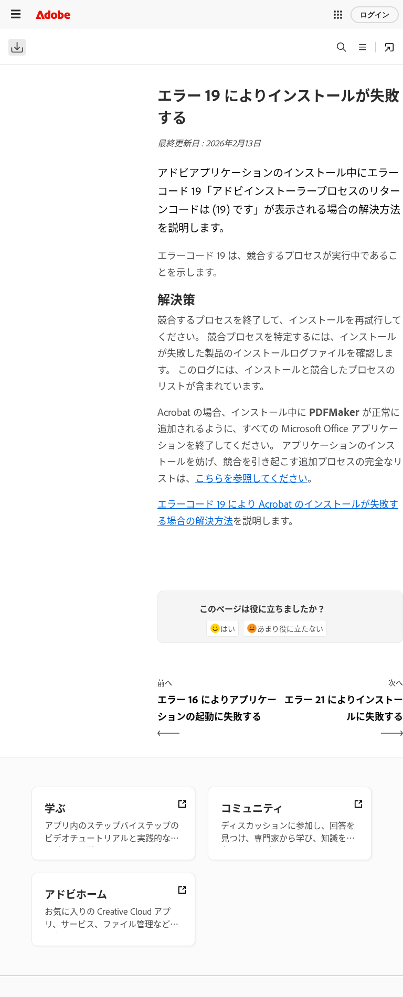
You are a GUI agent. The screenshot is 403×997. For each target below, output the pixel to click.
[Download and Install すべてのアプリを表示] (389, 47)
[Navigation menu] (15, 14)
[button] (338, 14)
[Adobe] (53, 14)
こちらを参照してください (251, 477)
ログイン (374, 14)
